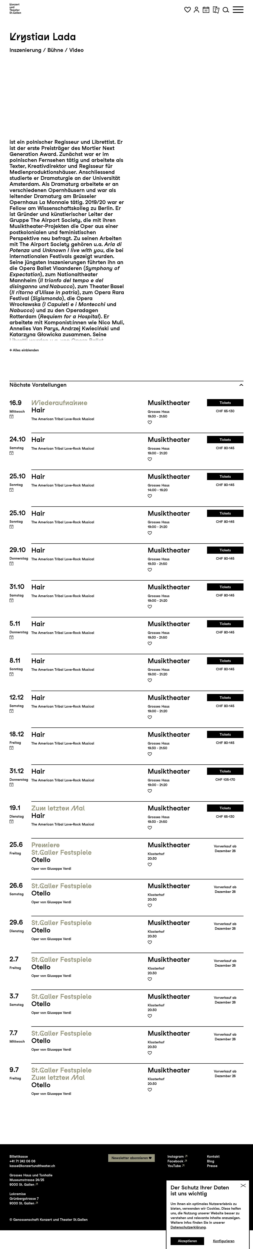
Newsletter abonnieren (130, 1158)
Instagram (175, 1156)
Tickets (225, 403)
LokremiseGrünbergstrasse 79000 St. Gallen (24, 1198)
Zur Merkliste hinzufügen (150, 422)
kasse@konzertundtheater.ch (32, 1166)
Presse (212, 1166)
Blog (210, 1161)
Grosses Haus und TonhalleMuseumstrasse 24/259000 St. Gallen (31, 1180)
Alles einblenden (26, 350)
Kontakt (213, 1156)
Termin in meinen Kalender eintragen (11, 416)
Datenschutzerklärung (188, 1227)
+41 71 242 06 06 (22, 1161)
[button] (187, 10)
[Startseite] (15, 8)
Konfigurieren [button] (223, 1241)
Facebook (175, 1161)
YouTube (174, 1166)
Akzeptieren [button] (187, 1241)
